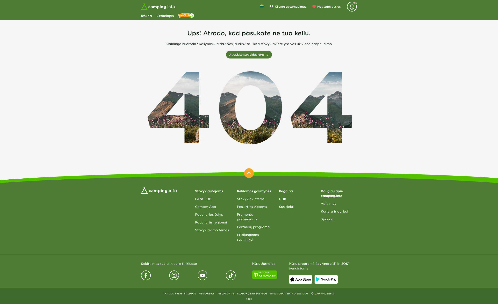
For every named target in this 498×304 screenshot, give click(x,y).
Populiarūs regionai (211, 222)
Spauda (327, 219)
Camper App (205, 206)
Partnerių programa (253, 227)
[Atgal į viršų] (249, 173)
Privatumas (225, 293)
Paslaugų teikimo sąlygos (289, 293)
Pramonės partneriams (247, 216)
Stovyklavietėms (250, 199)
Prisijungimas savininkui (248, 237)
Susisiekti (286, 206)
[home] (159, 190)
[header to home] (158, 6)
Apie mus (328, 203)
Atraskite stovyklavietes (246, 54)
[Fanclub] (186, 15)
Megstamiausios (329, 6)
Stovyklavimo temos (212, 230)
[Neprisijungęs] (352, 7)
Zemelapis (165, 16)
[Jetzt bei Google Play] (326, 279)
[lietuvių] (262, 6)
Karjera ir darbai (334, 211)
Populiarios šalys (209, 214)
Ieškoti (146, 16)
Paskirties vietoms (252, 206)
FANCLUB (203, 199)
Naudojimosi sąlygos (180, 293)
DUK (282, 199)
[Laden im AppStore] (300, 279)
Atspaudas (206, 293)
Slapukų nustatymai (252, 293)
